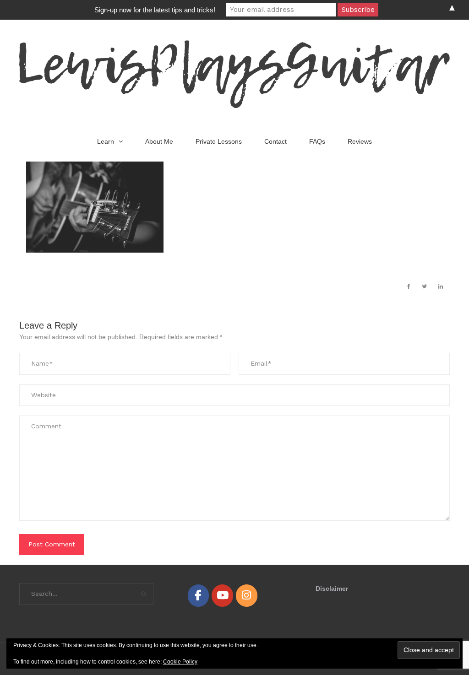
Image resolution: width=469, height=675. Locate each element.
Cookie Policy (180, 662)
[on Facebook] (198, 595)
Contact (275, 141)
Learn (105, 141)
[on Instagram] (246, 595)
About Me (159, 141)
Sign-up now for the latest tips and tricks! (154, 10)
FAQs (317, 141)
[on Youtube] (222, 595)
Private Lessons (219, 141)
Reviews (360, 141)
